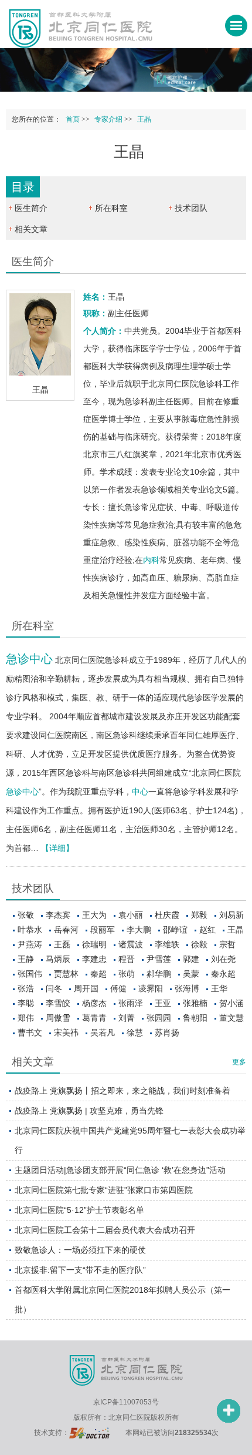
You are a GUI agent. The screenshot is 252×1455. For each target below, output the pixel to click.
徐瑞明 (94, 944)
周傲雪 (58, 1017)
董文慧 (231, 1017)
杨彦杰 (94, 1003)
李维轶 (167, 944)
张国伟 (30, 973)
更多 (239, 1062)
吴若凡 (102, 1032)
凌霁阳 (150, 988)
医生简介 (31, 208)
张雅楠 (195, 1003)
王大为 (94, 915)
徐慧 (135, 1032)
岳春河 (66, 929)
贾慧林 (66, 973)
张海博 (187, 988)
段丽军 (102, 929)
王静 (26, 959)
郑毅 (199, 915)
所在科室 (111, 208)
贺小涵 (231, 1003)
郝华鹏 (159, 973)
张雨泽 (130, 1003)
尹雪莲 (159, 959)
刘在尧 (223, 959)
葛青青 (94, 1017)
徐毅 (199, 944)
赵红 (207, 929)
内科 (151, 560)
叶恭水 (30, 929)
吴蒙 (191, 973)
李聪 (26, 1003)
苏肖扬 (167, 1032)
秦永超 (223, 973)
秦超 (98, 973)
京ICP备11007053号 (126, 1402)
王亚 (163, 1003)
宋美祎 (66, 1032)
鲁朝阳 (195, 1017)
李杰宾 (58, 915)
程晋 (126, 959)
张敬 (26, 915)
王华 (219, 988)
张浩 (26, 988)
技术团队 (191, 208)
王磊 (62, 944)
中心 (140, 791)
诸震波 (130, 944)
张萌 (126, 973)
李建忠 (94, 959)
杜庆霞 (167, 915)
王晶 (235, 929)
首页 (73, 119)
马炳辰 (58, 959)
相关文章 (31, 229)
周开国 (86, 988)
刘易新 (231, 915)
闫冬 (54, 988)
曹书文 (30, 1032)
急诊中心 (29, 658)
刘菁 (126, 1017)
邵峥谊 (175, 929)
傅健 (118, 988)
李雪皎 (58, 1003)
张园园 (159, 1017)
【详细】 (57, 848)
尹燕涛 (30, 944)
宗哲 (227, 944)
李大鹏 (139, 929)
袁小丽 (130, 915)
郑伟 (26, 1017)
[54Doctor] (89, 1433)
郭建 (191, 959)
